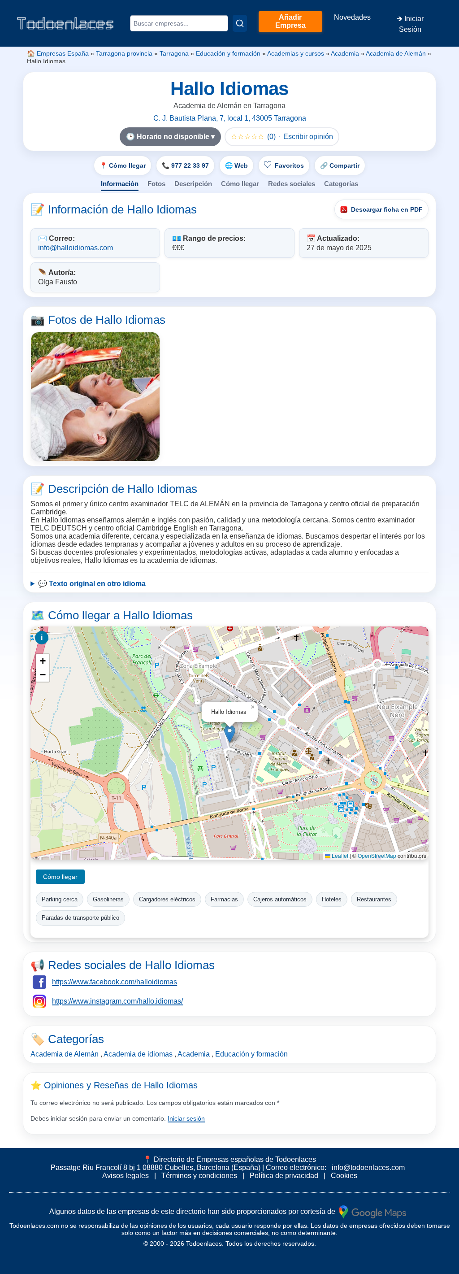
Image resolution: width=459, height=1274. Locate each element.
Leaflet (339, 855)
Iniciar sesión (186, 1118)
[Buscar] (240, 23)
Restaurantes (374, 899)
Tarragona (174, 53)
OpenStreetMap (377, 855)
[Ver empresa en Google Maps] (372, 1211)
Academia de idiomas (138, 1054)
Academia (345, 53)
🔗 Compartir (339, 165)
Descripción (193, 183)
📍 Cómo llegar (123, 165)
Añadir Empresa (290, 21)
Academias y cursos (295, 53)
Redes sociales (291, 183)
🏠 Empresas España (58, 53)
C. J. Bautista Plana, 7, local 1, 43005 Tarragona (229, 118)
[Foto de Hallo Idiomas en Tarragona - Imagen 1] (95, 396)
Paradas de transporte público (80, 917)
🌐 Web (236, 165)
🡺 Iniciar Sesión (410, 24)
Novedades (352, 17)
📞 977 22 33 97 (185, 165)
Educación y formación (228, 53)
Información (120, 183)
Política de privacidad (284, 1175)
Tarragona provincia (124, 53)
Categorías (341, 183)
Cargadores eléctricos (167, 899)
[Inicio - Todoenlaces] (65, 23)
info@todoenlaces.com (368, 1167)
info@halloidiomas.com (75, 248)
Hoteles (332, 899)
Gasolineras (108, 899)
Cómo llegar (240, 183)
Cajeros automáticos (280, 899)
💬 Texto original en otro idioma (92, 583)
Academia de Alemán (396, 53)
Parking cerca (60, 899)
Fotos (156, 183)
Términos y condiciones (199, 1175)
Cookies (344, 1175)
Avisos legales (125, 1175)
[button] (229, 734)
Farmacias (224, 899)
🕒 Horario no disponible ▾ (170, 136)
